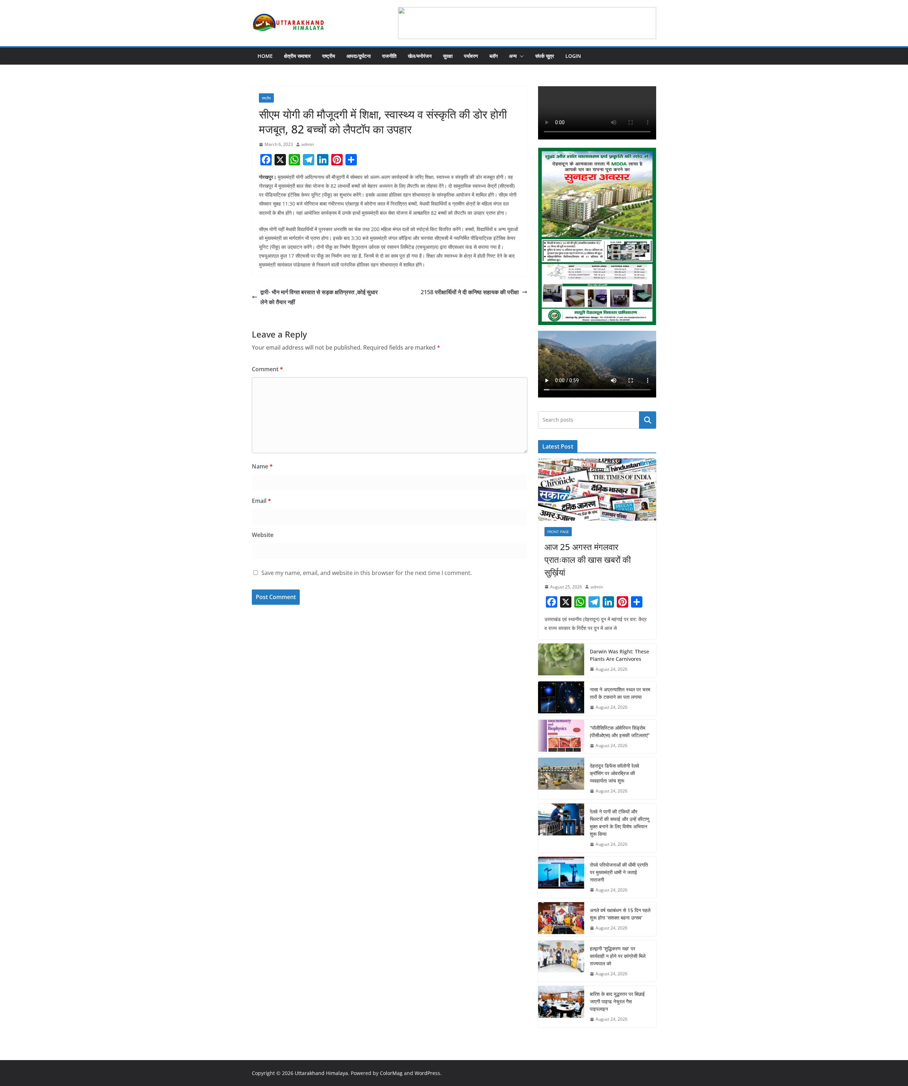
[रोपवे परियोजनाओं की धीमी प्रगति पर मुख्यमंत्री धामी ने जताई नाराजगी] (561, 877)
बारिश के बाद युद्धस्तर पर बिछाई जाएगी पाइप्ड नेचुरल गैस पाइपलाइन (617, 1001)
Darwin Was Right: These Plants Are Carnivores (619, 655)
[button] (520, 56)
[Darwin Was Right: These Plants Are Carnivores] (561, 660)
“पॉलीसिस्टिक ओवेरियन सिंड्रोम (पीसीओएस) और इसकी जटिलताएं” (619, 731)
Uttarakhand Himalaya (321, 1073)
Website (262, 535)
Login (573, 56)
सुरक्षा (448, 56)
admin (307, 144)
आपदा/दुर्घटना (359, 56)
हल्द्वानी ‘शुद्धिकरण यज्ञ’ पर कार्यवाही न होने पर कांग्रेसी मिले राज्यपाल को (618, 956)
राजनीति (389, 56)
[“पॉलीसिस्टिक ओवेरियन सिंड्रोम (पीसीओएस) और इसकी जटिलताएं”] (561, 737)
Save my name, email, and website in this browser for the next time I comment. (366, 573)
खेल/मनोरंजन (420, 56)
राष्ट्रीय (328, 56)
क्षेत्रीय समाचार (297, 56)
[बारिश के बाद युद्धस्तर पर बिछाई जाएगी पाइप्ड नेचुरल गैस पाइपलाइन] (561, 1006)
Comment (267, 369)
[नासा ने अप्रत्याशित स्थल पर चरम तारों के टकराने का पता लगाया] (561, 698)
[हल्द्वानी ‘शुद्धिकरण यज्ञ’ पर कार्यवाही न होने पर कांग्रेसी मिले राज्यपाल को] (561, 961)
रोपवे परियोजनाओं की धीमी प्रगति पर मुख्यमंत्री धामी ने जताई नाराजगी (619, 872)
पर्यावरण (471, 56)
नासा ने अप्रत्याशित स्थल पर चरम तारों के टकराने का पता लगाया (620, 693)
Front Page (558, 531)
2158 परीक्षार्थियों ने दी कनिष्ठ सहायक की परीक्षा (470, 292)
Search (647, 420)
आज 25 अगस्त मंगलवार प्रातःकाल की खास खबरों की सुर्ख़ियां (587, 559)
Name (262, 466)
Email (261, 501)
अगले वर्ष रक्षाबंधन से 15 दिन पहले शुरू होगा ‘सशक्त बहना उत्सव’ (620, 914)
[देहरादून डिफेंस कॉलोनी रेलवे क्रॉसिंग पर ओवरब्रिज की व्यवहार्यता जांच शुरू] (561, 778)
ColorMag (391, 1073)
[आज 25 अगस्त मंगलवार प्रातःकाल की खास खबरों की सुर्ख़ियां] (597, 490)
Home (265, 56)
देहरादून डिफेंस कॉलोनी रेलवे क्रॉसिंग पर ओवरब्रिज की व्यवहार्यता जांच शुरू (614, 773)
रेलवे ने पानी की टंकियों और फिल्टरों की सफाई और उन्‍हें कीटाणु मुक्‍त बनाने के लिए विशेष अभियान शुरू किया (619, 822)
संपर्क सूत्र (544, 56)
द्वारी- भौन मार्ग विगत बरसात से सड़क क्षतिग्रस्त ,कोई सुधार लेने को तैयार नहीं (319, 297)
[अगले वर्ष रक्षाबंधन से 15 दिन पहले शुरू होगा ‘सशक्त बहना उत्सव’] (561, 919)
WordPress (427, 1073)
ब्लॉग (493, 56)
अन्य (513, 56)
